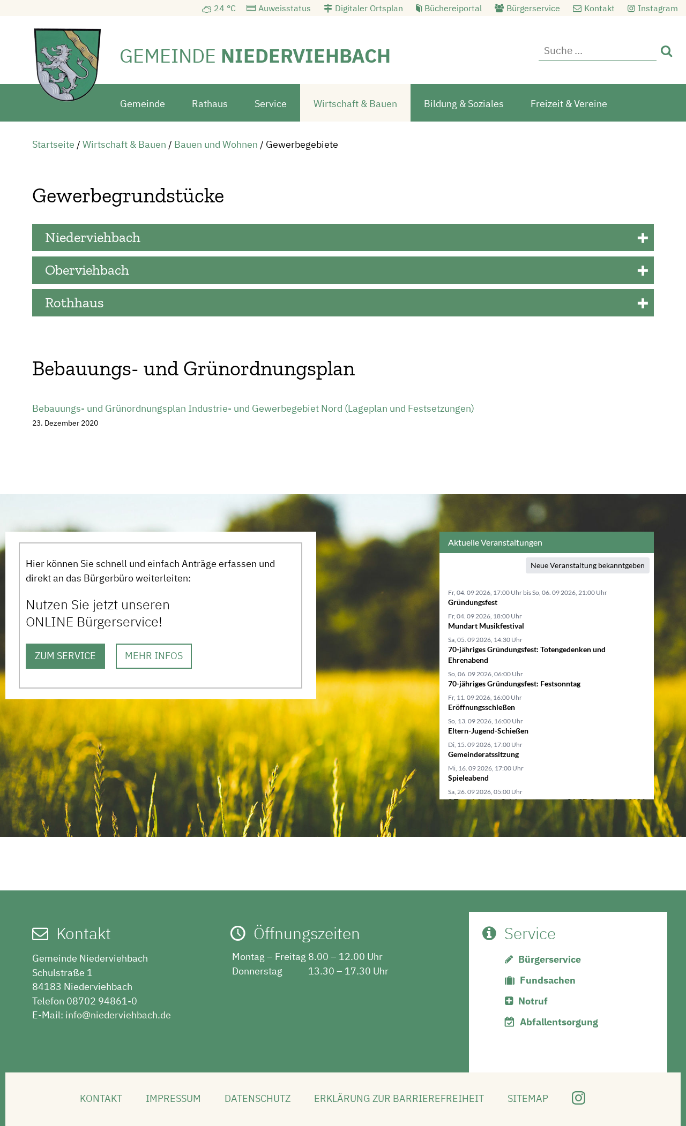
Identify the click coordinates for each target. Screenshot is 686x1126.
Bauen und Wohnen (216, 144)
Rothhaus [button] (74, 302)
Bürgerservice (533, 8)
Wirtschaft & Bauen (355, 103)
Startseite (53, 144)
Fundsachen (548, 980)
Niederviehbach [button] (92, 237)
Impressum (173, 1098)
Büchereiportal (453, 8)
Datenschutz (257, 1098)
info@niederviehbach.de (118, 1015)
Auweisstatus (284, 8)
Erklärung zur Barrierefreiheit (399, 1098)
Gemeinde (142, 103)
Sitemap (528, 1098)
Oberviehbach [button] (87, 269)
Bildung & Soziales (464, 103)
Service (271, 103)
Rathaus (210, 103)
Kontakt (599, 8)
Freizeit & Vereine (569, 103)
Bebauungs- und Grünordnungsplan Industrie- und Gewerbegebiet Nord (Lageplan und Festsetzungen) (253, 408)
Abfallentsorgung (559, 1022)
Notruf (533, 1001)
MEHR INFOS (154, 655)
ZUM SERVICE (65, 655)
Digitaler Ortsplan (369, 8)
